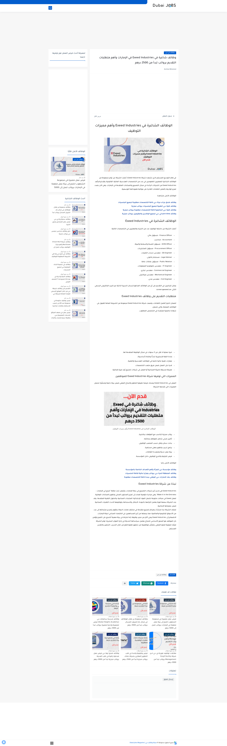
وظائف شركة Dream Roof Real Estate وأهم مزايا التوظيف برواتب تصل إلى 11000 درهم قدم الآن (61, 245)
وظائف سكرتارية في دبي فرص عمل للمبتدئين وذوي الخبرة (61, 222)
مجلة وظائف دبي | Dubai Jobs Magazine (143, 743)
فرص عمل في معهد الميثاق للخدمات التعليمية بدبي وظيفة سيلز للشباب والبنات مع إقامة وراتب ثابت (60, 316)
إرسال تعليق (168, 679)
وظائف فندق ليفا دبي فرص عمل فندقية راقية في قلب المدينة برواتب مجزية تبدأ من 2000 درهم (106, 657)
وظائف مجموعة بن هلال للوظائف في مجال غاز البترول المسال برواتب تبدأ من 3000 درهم (134, 622)
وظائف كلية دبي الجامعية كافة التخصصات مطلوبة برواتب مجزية (149, 210)
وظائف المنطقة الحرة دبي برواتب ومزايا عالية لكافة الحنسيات (150, 474)
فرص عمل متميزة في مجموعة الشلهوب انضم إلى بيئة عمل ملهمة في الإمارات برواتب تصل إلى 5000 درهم (68, 184)
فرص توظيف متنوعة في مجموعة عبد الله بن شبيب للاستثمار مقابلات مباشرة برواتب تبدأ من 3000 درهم (61, 304)
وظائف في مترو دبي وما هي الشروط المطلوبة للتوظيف (61, 255)
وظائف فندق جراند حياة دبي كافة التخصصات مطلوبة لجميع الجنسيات (147, 203)
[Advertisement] (113, 30)
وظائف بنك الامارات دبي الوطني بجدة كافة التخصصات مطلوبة (150, 477)
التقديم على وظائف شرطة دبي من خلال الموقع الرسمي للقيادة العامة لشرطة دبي (60, 291)
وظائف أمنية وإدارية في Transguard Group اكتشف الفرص (61, 279)
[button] (162, 583)
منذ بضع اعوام (65, 217)
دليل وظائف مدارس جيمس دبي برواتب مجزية (60, 233)
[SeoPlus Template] (175, 742)
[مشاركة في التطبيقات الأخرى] (125, 583)
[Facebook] (51, 743)
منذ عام (81, 177)
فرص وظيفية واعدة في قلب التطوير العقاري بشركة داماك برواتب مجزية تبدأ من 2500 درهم (135, 657)
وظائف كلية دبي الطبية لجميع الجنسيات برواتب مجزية (153, 206)
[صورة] (78, 208)
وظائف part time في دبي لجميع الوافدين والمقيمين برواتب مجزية (149, 214)
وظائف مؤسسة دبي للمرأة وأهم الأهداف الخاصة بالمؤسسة (151, 470)
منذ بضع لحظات (169, 616)
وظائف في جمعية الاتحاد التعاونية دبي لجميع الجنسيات (62, 267)
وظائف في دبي (170, 53)
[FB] (50, 2)
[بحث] (50, 8)
